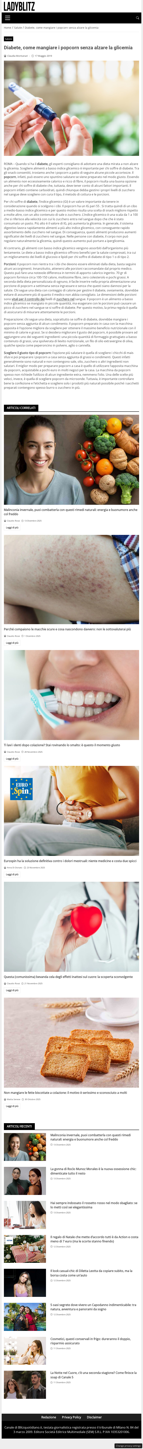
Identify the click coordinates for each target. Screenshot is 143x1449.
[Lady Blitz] (19, 6)
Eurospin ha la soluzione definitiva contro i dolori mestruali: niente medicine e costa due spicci (70, 861)
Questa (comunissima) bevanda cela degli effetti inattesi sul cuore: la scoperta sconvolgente (68, 977)
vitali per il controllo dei (28, 299)
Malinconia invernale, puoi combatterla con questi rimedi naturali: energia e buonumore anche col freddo (90, 1137)
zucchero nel (65, 299)
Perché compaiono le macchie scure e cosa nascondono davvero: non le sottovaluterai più (67, 629)
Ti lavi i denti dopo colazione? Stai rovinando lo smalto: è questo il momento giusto (62, 745)
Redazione (48, 1417)
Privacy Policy (71, 1417)
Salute (8, 39)
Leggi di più (12, 527)
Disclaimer (94, 1417)
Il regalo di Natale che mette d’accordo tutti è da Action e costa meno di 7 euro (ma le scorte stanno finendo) (94, 1239)
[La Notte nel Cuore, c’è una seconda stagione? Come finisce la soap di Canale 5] (25, 1385)
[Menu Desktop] (7, 17)
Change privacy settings (128, 1445)
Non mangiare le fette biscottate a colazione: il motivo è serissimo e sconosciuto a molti (65, 1093)
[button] (137, 18)
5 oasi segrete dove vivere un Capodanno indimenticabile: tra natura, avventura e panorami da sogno (93, 1307)
